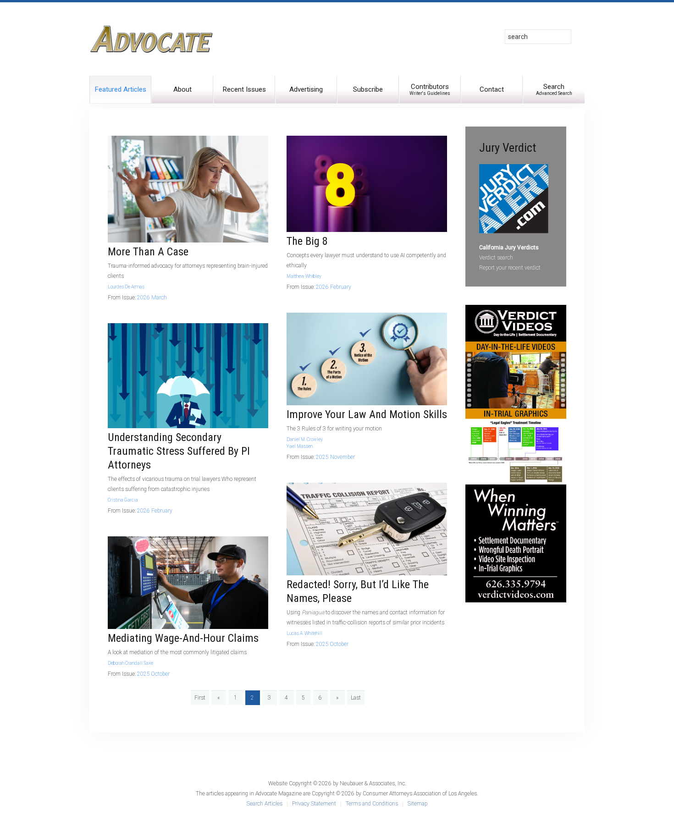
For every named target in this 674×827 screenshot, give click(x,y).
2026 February (154, 510)
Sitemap (417, 803)
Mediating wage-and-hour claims (183, 638)
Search (554, 89)
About (182, 89)
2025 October (153, 674)
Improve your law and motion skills (367, 414)
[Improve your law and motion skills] (367, 358)
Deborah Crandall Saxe (130, 663)
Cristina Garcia (123, 499)
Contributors (429, 89)
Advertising (306, 89)
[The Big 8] (367, 183)
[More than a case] (188, 189)
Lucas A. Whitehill (304, 633)
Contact (492, 89)
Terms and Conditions (372, 803)
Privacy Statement (314, 803)
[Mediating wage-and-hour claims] (188, 582)
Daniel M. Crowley (305, 439)
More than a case (148, 251)
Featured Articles (120, 89)
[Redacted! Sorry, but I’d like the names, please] (367, 528)
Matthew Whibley (304, 276)
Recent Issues (244, 89)
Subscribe (368, 89)
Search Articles (264, 803)
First (199, 698)
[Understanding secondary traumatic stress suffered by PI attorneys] (188, 375)
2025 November (335, 457)
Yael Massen (300, 446)
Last (356, 698)
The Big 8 (307, 241)
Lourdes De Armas (126, 286)
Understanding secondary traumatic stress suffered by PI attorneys (179, 451)
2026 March (152, 297)
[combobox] (538, 36)
